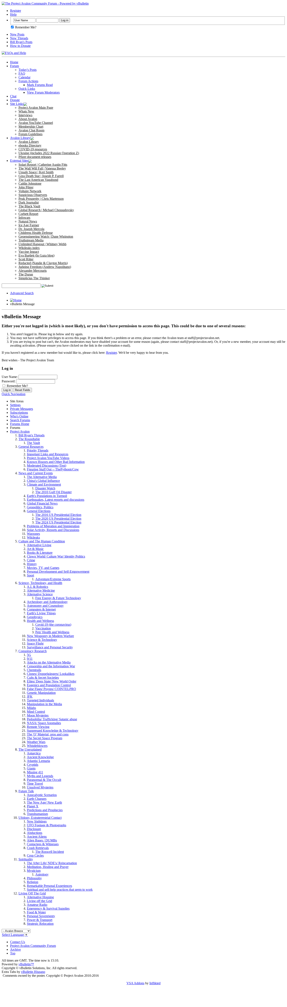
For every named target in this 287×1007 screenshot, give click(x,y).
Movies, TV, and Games (43, 568)
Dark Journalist (28, 202)
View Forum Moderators (43, 92)
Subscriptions (19, 412)
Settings (15, 405)
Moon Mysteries (38, 715)
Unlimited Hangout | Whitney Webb (42, 244)
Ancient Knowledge (40, 757)
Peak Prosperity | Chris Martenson (41, 198)
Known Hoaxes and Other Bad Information (56, 462)
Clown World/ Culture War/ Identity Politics (56, 556)
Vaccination (43, 628)
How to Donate (20, 46)
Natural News (27, 221)
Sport (30, 575)
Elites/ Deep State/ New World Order (51, 681)
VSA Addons (135, 983)
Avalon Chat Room (31, 130)
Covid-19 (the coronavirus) (53, 624)
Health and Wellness (40, 621)
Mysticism (34, 870)
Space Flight (35, 643)
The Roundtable (29, 439)
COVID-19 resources (32, 149)
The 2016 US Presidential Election (58, 515)
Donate (15, 100)
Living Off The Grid (32, 893)
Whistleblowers (37, 745)
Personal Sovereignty (41, 916)
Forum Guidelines (30, 134)
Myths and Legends (40, 776)
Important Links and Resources (47, 454)
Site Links (17, 104)
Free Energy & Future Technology (58, 598)
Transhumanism (37, 814)
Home (14, 62)
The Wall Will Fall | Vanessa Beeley (42, 168)
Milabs (31, 708)
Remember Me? (25, 27)
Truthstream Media (30, 240)
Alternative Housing (40, 897)
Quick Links (26, 88)
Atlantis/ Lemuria (38, 761)
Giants (31, 768)
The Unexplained (30, 749)
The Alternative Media (42, 477)
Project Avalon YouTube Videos (48, 458)
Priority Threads (37, 450)
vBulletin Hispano (33, 972)
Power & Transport (39, 920)
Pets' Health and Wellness (52, 632)
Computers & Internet (41, 609)
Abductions (34, 833)
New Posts (17, 34)
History (32, 564)
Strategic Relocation (40, 923)
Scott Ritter (25, 259)
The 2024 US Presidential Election (58, 522)
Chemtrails (34, 670)
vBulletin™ (26, 964)
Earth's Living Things (41, 613)
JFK (30, 696)
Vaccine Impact (28, 251)
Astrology (42, 874)
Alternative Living (39, 545)
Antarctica (34, 753)
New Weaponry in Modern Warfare (50, 636)
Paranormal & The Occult (44, 780)
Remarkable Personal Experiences (49, 886)
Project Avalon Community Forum (33, 945)
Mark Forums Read (40, 85)
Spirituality (25, 859)
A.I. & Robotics (37, 586)
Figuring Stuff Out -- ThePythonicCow (53, 469)
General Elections (38, 511)
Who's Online (19, 416)
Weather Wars (36, 742)
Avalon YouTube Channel (35, 123)
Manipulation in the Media (44, 704)
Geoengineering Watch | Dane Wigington (45, 236)
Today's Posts (27, 70)
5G (29, 655)
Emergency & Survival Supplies (48, 908)
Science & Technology (42, 639)
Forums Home (19, 424)
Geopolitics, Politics (40, 507)
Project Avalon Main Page (35, 107)
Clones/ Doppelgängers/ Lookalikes (50, 674)
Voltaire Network (29, 191)
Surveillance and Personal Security (50, 647)
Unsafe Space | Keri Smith (36, 172)
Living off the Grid (39, 901)
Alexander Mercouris (32, 270)
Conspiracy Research (32, 651)
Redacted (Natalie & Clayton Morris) (43, 263)
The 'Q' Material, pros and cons (47, 734)
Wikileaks (33, 537)
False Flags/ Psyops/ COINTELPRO (51, 689)
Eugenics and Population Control (49, 685)
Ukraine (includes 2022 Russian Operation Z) (48, 153)
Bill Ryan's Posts (21, 42)
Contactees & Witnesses (43, 844)
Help (13, 14)
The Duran (25, 274)
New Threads (19, 38)
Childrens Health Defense (35, 233)
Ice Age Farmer (28, 225)
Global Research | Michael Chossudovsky (46, 210)
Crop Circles (35, 855)
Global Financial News (42, 503)
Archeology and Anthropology (47, 602)
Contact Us (17, 942)
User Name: (10, 377)
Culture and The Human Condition (41, 541)
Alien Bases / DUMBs (42, 840)
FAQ (21, 73)
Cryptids (32, 764)
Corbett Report (28, 214)
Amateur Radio (37, 904)
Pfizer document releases (34, 157)
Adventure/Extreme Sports (53, 579)
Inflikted (155, 983)
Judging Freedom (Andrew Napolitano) (44, 267)
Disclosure (34, 829)
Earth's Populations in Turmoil (47, 496)
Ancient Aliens (37, 836)
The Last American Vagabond (38, 180)
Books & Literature (40, 552)
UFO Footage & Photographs (46, 825)
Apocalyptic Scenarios (42, 795)
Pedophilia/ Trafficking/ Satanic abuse (52, 719)
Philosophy (34, 878)
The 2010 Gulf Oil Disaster (53, 492)
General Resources (30, 446)
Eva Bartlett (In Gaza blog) (36, 255)
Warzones (33, 533)
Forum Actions (28, 81)
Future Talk (26, 791)
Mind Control (36, 711)
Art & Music (35, 549)
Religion (32, 882)
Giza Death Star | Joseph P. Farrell (41, 176)
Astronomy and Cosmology (45, 605)
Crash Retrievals (38, 848)
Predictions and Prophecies (45, 810)
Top (12, 953)
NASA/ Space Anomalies (44, 723)
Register (15, 10)
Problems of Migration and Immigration (53, 526)
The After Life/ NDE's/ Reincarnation (52, 863)
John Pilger (25, 187)
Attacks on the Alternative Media (49, 662)
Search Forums (20, 420)
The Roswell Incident (49, 851)
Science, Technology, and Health (40, 583)
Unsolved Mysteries (40, 787)
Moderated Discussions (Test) (46, 465)
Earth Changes (36, 798)
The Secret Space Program (44, 738)
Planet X (32, 806)
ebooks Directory (29, 145)
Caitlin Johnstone (29, 183)
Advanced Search (22, 293)
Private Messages (21, 409)
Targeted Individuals (40, 700)
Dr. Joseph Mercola (31, 229)
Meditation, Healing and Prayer (47, 867)
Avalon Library (20, 138)
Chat (13, 96)
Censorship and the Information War (51, 666)
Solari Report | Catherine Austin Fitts (42, 164)
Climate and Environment (44, 484)
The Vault (33, 443)
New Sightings (37, 821)
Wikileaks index (29, 248)
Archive (15, 949)
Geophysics (34, 617)
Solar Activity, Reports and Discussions (53, 530)
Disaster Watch (45, 488)
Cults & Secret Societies (43, 677)
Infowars (24, 217)
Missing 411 (35, 772)
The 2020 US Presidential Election (58, 518)
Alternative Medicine (41, 590)
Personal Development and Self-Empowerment (58, 571)
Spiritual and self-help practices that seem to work (60, 889)
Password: (8, 381)
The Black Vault (29, 206)
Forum (14, 66)
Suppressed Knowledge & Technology (52, 730)
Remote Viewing (38, 727)
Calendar (24, 77)
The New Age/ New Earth (44, 802)
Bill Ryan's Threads (31, 435)
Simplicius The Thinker (34, 278)
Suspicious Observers (32, 195)
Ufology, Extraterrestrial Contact (40, 817)
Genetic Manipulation (41, 692)
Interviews (25, 115)
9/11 (30, 658)
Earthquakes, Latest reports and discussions (55, 499)
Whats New (26, 111)
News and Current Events (35, 473)
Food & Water (36, 912)
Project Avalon (20, 431)
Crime (31, 560)
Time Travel (35, 783)
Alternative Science (40, 594)
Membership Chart (30, 126)
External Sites (19, 160)
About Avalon (27, 119)
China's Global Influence (43, 480)
